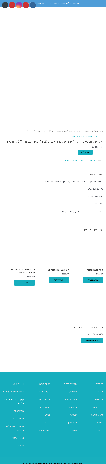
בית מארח (99, 422)
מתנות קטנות (44, 383)
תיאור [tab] (101, 174)
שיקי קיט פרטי (97, 406)
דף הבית (99, 383)
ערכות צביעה (44, 399)
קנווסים (74, 430)
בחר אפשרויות (92, 340)
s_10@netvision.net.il (13, 391)
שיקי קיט (90, 131)
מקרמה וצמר (45, 406)
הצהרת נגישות (18, 437)
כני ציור (47, 422)
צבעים (47, 414)
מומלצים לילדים (70, 383)
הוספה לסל (85, 152)
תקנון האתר (19, 410)
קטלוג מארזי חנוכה (77, 136)
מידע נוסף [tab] (92, 174)
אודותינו (100, 391)
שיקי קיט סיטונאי (96, 414)
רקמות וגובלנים (44, 391)
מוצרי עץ (73, 414)
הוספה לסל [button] (93, 280)
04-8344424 (18, 383)
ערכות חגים (90, 136)
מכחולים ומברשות (43, 430)
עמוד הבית (99, 131)
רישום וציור (72, 406)
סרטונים (100, 430)
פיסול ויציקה (72, 422)
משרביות (73, 391)
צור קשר (20, 445)
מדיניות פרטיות (18, 418)
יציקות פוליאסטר (70, 399)
